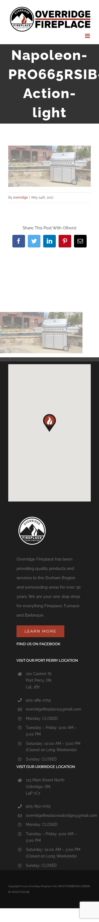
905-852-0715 (38, 806)
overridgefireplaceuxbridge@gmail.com (61, 815)
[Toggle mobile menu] (88, 36)
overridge (20, 197)
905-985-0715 (38, 700)
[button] (49, 423)
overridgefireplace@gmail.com (53, 709)
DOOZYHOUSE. (21, 892)
